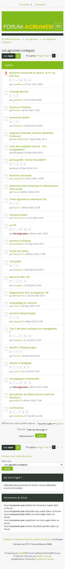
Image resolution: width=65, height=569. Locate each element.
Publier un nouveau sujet (9, 56)
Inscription (25, 4)
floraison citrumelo (20, 175)
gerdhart (17, 99)
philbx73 (17, 400)
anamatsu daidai (19, 117)
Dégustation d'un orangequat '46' (29, 292)
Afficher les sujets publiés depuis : (19, 423)
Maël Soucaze (44, 556)
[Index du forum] (29, 26)
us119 (12, 225)
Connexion (40, 4)
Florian (16, 355)
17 (30, 229)
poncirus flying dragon (22, 313)
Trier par (21, 429)
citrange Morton (19, 91)
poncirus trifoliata (20, 240)
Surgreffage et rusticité (23, 302)
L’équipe (7, 539)
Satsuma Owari (18, 214)
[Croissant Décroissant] (33, 436)
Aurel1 (16, 207)
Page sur (44, 55)
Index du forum (12, 39)
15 (25, 80)
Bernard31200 (20, 139)
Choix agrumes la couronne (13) (27, 199)
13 (30, 336)
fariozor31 (18, 217)
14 (20, 80)
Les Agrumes (31, 39)
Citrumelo (15, 261)
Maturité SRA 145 (19, 277)
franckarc (18, 269)
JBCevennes (19, 295)
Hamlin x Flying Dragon (22, 347)
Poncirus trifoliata (20, 107)
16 (30, 80)
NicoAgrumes (20, 233)
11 (20, 336)
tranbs (16, 110)
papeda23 (18, 178)
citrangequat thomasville (24, 378)
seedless (18, 84)
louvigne (17, 285)
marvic (16, 305)
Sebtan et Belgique (20, 363)
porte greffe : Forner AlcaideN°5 (27, 159)
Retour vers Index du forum (18, 456)
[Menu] (58, 26)
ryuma (16, 371)
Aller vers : (7, 461)
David (16, 191)
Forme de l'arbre (18, 251)
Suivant (57, 423)
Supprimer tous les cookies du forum (32, 539)
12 (25, 336)
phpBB (21, 553)
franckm (17, 125)
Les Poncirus (16, 407)
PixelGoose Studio (44, 559)
